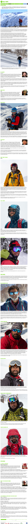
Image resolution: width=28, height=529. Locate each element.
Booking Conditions (11, 519)
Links (20, 519)
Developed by (13, 520)
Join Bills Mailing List (3, 519)
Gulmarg (12, 84)
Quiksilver (2, 523)
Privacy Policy (23, 519)
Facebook (26, 523)
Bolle (6, 523)
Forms (19, 519)
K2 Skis (8, 523)
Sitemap (26, 519)
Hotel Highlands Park (17, 523)
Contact (7, 519)
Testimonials (16, 519)
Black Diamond (11, 523)
